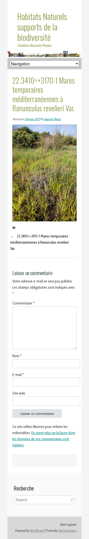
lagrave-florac (52, 119)
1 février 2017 (32, 119)
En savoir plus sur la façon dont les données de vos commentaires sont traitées (43, 439)
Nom (17, 356)
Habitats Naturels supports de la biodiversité (42, 26)
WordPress (36, 531)
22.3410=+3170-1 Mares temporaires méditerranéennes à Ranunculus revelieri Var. (39, 242)
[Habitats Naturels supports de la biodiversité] (44, 54)
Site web (18, 393)
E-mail (18, 375)
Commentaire (23, 303)
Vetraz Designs (67, 531)
